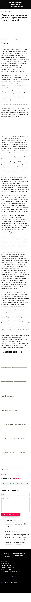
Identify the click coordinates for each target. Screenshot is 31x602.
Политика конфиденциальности (10, 571)
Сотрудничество (6, 569)
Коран (4, 474)
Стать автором (5, 563)
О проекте (4, 561)
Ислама (21, 347)
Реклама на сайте (6, 565)
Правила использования (8, 567)
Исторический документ (15, 3)
